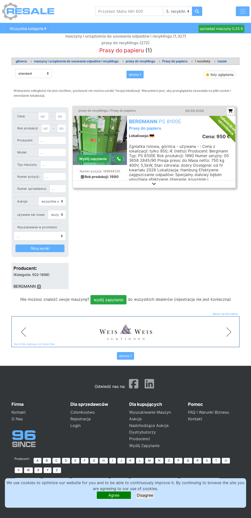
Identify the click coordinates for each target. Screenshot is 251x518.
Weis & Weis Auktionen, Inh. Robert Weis (34, 344)
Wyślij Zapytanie (144, 445)
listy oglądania (222, 74)
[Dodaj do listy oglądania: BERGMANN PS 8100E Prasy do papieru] (230, 111)
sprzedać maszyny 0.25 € (221, 29)
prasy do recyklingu (140, 61)
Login (75, 425)
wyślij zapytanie (108, 299)
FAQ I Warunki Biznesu (208, 412)
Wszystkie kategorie (27, 29)
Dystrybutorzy (142, 432)
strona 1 (135, 74)
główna (21, 61)
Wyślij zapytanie (93, 159)
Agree (113, 495)
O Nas (17, 418)
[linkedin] (149, 386)
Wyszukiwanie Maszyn (150, 412)
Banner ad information (225, 314)
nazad (221, 61)
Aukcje (135, 418)
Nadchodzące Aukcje (149, 425)
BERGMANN (24, 286)
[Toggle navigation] (243, 11)
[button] (154, 184)
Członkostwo (82, 412)
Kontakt (19, 412)
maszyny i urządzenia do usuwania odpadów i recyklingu (76, 61)
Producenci (139, 438)
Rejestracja (80, 418)
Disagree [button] (145, 495)
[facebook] (133, 386)
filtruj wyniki (40, 248)
